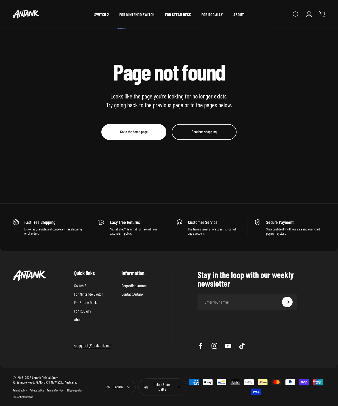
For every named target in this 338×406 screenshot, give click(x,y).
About (78, 319)
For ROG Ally (82, 310)
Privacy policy (37, 390)
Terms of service (55, 390)
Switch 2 (80, 285)
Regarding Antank (134, 285)
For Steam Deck (85, 302)
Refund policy (20, 390)
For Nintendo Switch (88, 293)
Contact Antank (132, 293)
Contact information (23, 397)
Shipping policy (74, 390)
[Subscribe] (287, 302)
